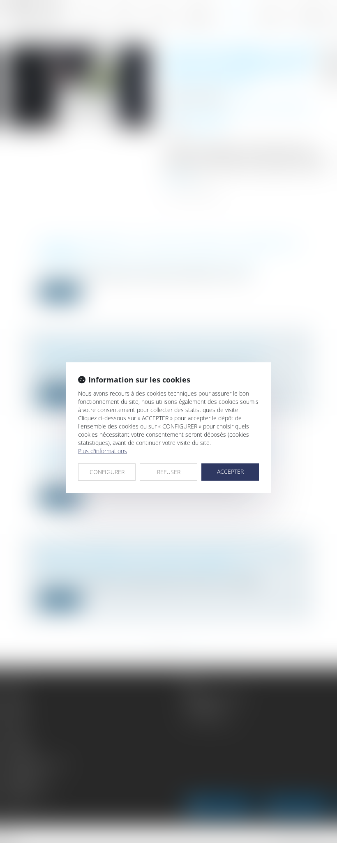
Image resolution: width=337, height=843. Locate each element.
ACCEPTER (230, 471)
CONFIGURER (107, 472)
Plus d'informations (102, 451)
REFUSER (168, 472)
